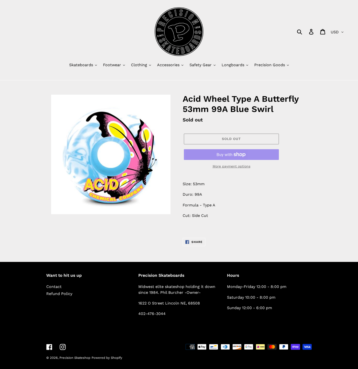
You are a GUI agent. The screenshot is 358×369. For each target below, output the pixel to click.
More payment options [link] (231, 166)
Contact (54, 286)
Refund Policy (59, 293)
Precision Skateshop (74, 358)
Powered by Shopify (107, 358)
